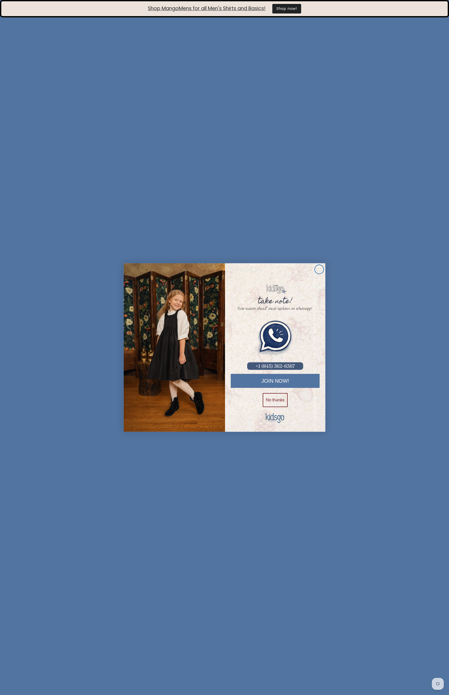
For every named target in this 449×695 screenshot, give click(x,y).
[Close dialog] (319, 269)
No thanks (275, 400)
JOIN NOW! (275, 381)
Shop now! (286, 8)
